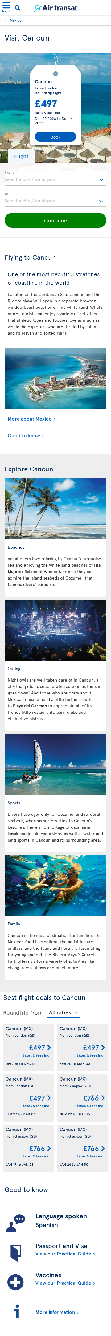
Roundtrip (16, 1012)
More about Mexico (30, 418)
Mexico (16, 20)
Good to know (24, 435)
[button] (21, 156)
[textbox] (55, 178)
